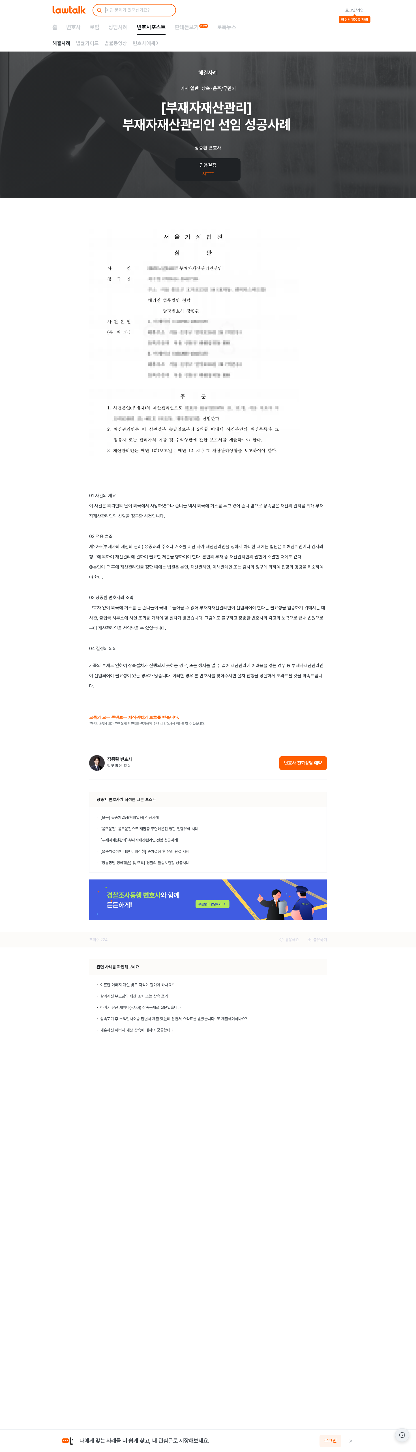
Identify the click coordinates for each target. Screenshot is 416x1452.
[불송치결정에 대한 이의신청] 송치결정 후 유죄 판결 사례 (144, 851)
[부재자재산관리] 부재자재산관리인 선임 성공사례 (139, 840)
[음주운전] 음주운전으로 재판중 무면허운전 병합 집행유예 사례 (149, 829)
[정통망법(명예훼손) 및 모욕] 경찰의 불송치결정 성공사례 (144, 862)
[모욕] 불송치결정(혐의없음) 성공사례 (129, 817)
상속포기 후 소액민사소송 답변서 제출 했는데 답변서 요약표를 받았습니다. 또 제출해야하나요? (173, 1019)
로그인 (330, 1441)
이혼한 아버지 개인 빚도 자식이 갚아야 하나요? (137, 985)
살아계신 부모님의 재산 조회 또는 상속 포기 (134, 996)
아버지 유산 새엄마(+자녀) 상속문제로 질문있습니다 (140, 1007)
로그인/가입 (354, 10)
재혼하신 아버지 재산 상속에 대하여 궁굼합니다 (137, 1030)
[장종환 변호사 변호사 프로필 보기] (97, 763)
